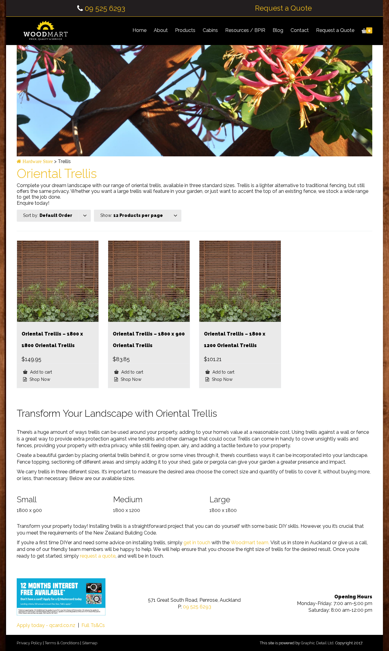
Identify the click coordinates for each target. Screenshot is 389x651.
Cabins (210, 30)
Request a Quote (283, 8)
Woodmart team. (250, 542)
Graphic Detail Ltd (317, 643)
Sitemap (89, 643)
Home (139, 30)
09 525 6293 (105, 8)
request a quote (97, 556)
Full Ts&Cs (93, 625)
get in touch (197, 542)
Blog (278, 30)
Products (185, 30)
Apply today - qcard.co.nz (46, 625)
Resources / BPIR (245, 30)
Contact (300, 30)
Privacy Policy (29, 643)
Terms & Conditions (62, 643)
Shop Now (39, 379)
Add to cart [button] (40, 372)
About (161, 30)
